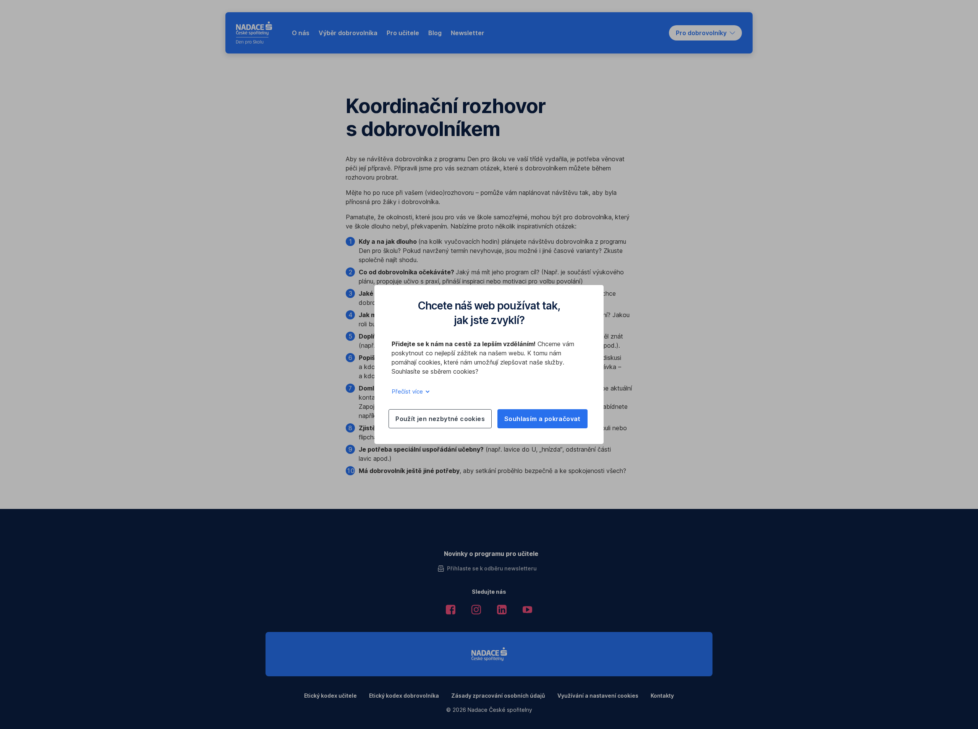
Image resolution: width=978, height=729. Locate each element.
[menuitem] (300, 33)
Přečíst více (408, 391)
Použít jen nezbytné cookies (440, 419)
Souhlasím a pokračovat (542, 419)
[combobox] (705, 32)
